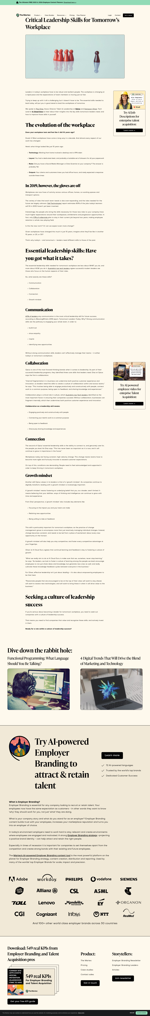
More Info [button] (81, 1013)
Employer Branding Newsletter (126, 961)
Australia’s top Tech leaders (77, 395)
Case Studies (49, 15)
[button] (38, 15)
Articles (115, 970)
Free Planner (81, 15)
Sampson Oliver (90, 109)
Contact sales (87, 975)
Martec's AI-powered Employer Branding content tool (41, 856)
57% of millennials (40, 217)
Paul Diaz (39, 109)
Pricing (72, 15)
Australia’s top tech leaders (59, 268)
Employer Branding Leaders (125, 965)
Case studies (87, 970)
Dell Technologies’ (54, 203)
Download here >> (70, 2)
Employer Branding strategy (82, 836)
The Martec (86, 961)
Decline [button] (132, 1012)
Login (110, 15)
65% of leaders (31, 316)
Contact (117, 15)
